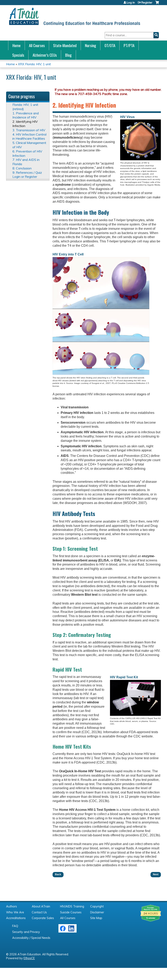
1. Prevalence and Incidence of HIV (25, 115)
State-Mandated (65, 45)
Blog (68, 55)
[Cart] (157, 4)
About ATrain (41, 906)
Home (16, 45)
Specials (18, 55)
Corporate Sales (43, 918)
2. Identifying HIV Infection (25, 123)
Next (155, 874)
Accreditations (16, 918)
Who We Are (15, 912)
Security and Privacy (26, 932)
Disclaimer (97, 912)
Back (58, 874)
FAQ (15, 926)
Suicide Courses (70, 912)
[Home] (74, 16)
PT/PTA (129, 45)
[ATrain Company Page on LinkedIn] (71, 930)
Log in (131, 2)
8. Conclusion (22, 168)
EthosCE (29, 958)
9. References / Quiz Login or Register (27, 174)
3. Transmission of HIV (28, 130)
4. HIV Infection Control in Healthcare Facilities (29, 136)
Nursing (90, 45)
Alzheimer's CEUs (45, 55)
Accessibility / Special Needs (31, 938)
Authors (11, 906)
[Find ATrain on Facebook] (63, 930)
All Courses (37, 45)
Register (146, 2)
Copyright (97, 906)
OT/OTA (109, 45)
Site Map (96, 918)
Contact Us (39, 912)
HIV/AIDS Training (72, 906)
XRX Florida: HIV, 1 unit (34, 64)
